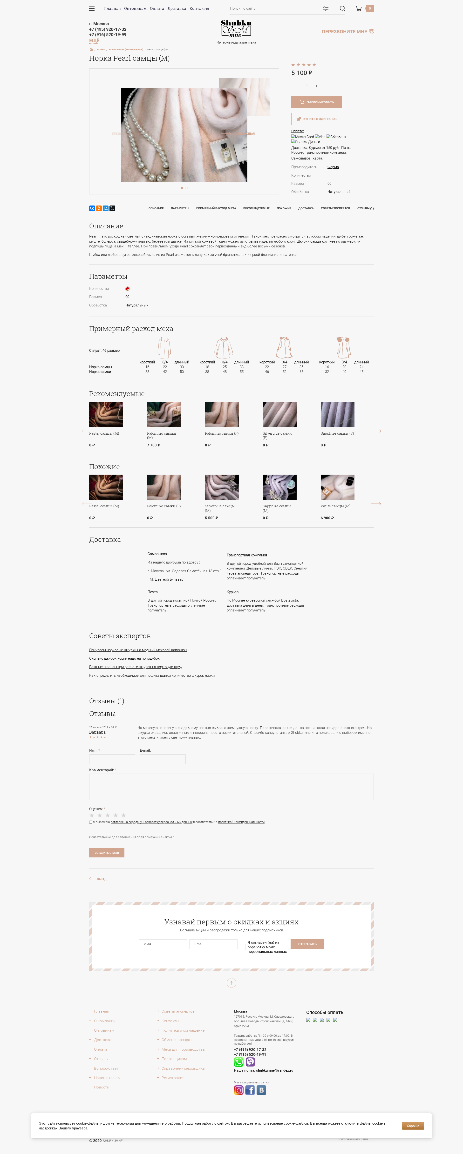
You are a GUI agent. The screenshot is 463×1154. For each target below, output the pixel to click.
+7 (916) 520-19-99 (107, 34)
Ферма (333, 167)
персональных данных (267, 951)
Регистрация (173, 1077)
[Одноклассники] (99, 208)
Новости (101, 1087)
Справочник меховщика (183, 1068)
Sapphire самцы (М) (277, 508)
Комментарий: (102, 770)
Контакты (199, 8)
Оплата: (297, 131)
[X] (112, 208)
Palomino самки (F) (222, 433)
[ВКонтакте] (92, 208)
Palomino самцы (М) (161, 435)
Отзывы (101, 1058)
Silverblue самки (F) (277, 435)
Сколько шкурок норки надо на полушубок (124, 658)
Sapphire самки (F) (337, 433)
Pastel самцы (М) (104, 433)
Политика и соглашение (183, 1030)
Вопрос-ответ (106, 1068)
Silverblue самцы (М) (220, 508)
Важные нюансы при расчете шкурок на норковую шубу (135, 667)
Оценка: (97, 809)
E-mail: (145, 750)
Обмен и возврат (177, 1039)
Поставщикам (174, 1058)
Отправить (307, 944)
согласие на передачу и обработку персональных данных (151, 822)
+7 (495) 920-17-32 (107, 29)
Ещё (94, 40)
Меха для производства (183, 1049)
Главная (112, 8)
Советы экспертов (178, 1011)
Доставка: (299, 148)
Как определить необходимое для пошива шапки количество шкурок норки (152, 675)
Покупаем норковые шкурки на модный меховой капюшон (138, 650)
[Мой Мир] (106, 208)
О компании (105, 1021)
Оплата (157, 8)
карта (317, 158)
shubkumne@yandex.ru (274, 1070)
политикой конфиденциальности (241, 822)
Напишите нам (107, 1077)
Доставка (177, 8)
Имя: (94, 750)
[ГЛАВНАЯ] (91, 49)
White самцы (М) (336, 506)
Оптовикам (135, 8)
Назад (102, 879)
